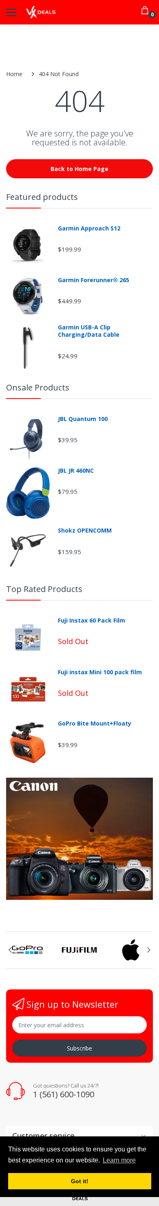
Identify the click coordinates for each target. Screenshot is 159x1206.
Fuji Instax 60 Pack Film (91, 620)
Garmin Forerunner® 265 (93, 280)
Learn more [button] (119, 1160)
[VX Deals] (40, 12)
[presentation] (10, 950)
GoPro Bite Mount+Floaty (94, 723)
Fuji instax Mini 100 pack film (100, 672)
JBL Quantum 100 (83, 419)
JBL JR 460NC (76, 470)
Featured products (42, 196)
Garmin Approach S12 (89, 228)
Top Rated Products (44, 588)
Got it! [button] (79, 1181)
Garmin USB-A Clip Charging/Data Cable (88, 331)
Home (14, 74)
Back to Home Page (79, 169)
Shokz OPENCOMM (85, 530)
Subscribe (79, 1048)
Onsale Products (37, 387)
